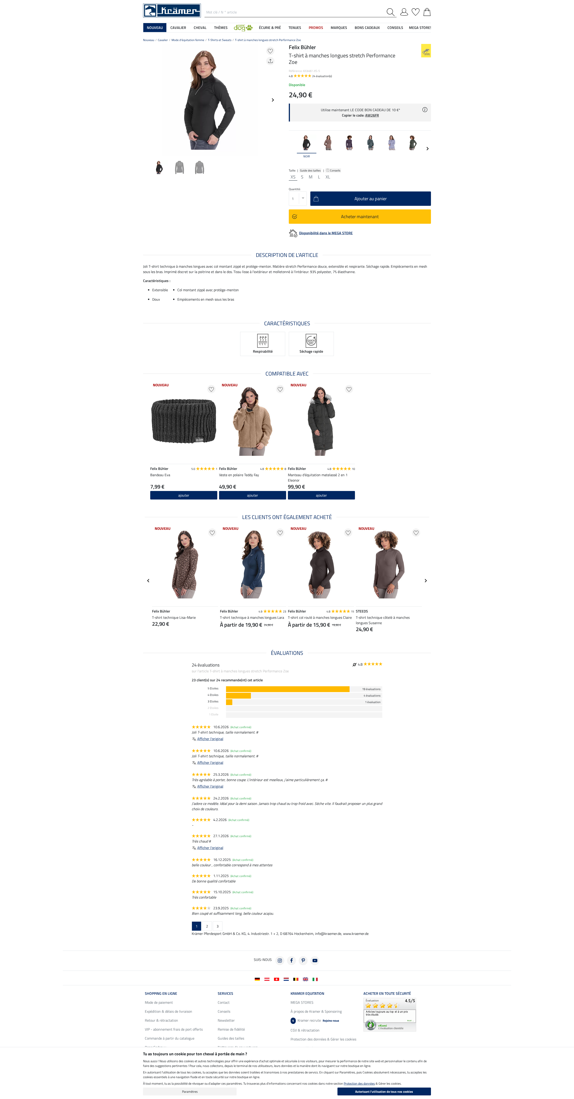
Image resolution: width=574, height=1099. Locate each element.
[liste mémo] (416, 11)
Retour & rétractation (161, 1020)
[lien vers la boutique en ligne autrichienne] (267, 979)
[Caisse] (427, 11)
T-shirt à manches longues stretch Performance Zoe (268, 40)
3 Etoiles (213, 701)
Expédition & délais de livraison (168, 1011)
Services (225, 993)
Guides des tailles (231, 1038)
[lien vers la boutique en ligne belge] (296, 979)
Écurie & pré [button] (270, 27)
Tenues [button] (295, 27)
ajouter (252, 495)
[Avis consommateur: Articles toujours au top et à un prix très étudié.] (389, 1014)
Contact (224, 1002)
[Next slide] (272, 100)
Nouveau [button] (155, 27)
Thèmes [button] (221, 27)
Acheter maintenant (360, 216)
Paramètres (190, 1091)
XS (293, 177)
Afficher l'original (210, 738)
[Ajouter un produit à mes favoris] (270, 51)
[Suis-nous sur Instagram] (279, 960)
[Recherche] (392, 12)
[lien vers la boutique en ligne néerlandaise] (287, 979)
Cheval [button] (200, 27)
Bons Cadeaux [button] (367, 27)
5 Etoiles (213, 688)
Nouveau (148, 40)
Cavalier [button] (178, 27)
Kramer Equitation (307, 993)
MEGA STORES (420, 27)
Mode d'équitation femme (188, 40)
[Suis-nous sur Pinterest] (303, 960)
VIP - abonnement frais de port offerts (174, 1029)
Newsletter (226, 1020)
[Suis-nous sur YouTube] (314, 960)
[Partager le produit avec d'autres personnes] (270, 61)
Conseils (335, 170)
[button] (243, 27)
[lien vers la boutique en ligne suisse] (277, 979)
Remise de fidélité (231, 1029)
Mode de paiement (159, 1002)
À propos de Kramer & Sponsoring (316, 1011)
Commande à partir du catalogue (169, 1038)
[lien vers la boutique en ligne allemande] (258, 979)
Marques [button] (339, 27)
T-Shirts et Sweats (219, 40)
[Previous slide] (146, 100)
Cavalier (163, 40)
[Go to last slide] (148, 580)
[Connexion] (404, 11)
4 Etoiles (213, 695)
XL (328, 177)
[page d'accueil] (172, 10)
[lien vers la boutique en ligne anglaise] (306, 979)
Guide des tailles (310, 170)
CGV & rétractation (305, 1030)
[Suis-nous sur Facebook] (291, 960)
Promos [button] (316, 27)
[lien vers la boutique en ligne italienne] (316, 979)
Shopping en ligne (161, 993)
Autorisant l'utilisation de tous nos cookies (384, 1091)
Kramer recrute (315, 1020)
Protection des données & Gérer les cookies (323, 1039)
